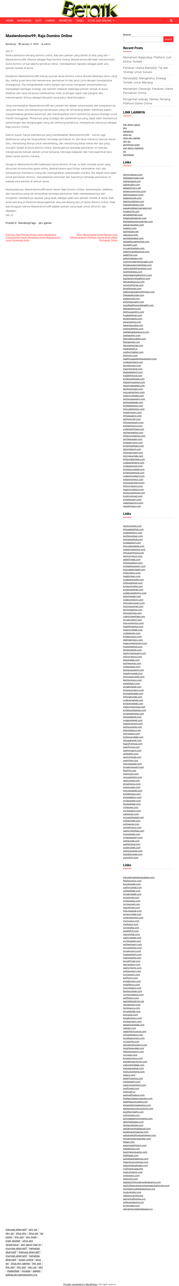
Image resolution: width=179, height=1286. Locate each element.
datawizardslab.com (133, 1024)
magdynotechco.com (134, 549)
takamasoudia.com (133, 325)
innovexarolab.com (133, 456)
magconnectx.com (133, 1172)
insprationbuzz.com (133, 204)
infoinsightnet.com (133, 583)
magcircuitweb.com (133, 395)
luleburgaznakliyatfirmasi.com (139, 291)
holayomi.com (130, 1178)
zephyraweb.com (132, 937)
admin (47, 44)
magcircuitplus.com (133, 489)
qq (124, 151)
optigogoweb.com (133, 850)
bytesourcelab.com (133, 737)
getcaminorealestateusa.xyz (138, 1209)
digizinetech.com (132, 449)
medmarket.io (130, 348)
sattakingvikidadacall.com (137, 1128)
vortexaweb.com (132, 941)
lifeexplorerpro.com (133, 1051)
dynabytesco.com (132, 1018)
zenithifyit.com (131, 931)
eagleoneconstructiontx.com (138, 1108)
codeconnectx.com (133, 599)
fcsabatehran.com (132, 315)
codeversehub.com (133, 700)
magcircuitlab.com (133, 629)
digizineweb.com (132, 596)
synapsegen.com (132, 800)
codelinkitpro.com (132, 532)
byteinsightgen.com (133, 445)
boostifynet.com (131, 961)
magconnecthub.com (134, 706)
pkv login (31, 1237)
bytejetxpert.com (132, 499)
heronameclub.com (133, 345)
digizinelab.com (131, 660)
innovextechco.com (133, 623)
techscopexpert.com (134, 399)
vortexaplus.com (132, 810)
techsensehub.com (133, 539)
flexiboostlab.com (132, 991)
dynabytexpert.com (133, 767)
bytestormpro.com (133, 1058)
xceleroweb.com (132, 847)
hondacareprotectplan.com (137, 265)
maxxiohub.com (131, 934)
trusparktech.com (132, 954)
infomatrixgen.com (133, 452)
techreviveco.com (132, 680)
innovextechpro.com (134, 392)
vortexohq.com (131, 1041)
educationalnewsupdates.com (139, 877)
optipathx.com (130, 753)
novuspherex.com (132, 947)
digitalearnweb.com (133, 178)
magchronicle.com (133, 368)
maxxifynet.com (131, 907)
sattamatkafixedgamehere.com (139, 1135)
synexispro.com (131, 1175)
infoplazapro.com (132, 415)
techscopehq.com (132, 727)
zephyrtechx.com (132, 967)
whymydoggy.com (133, 174)
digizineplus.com (132, 730)
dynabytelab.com (132, 894)
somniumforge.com (133, 285)
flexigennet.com (131, 342)
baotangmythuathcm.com (136, 278)
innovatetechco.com (134, 409)
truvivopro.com (131, 921)
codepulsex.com (131, 666)
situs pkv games (131, 138)
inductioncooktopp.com (135, 1162)
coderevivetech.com (134, 476)
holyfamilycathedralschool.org (139, 1188)
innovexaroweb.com (133, 676)
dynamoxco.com (132, 783)
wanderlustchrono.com (135, 1061)
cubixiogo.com (131, 814)
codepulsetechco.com (134, 593)
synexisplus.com (131, 900)
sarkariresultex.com (133, 224)
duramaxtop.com (132, 322)
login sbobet (13, 1240)
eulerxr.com (129, 1075)
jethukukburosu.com (133, 281)
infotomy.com (130, 355)
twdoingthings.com (133, 328)
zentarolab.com (131, 840)
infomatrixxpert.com (134, 603)
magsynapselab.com (134, 385)
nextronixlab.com (132, 757)
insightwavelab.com (133, 1048)
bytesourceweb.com (134, 469)
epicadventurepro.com (135, 1044)
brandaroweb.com (132, 854)
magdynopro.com (132, 412)
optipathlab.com (131, 890)
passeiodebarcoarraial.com (137, 208)
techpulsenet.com (132, 650)
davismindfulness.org (134, 1199)
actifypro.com (130, 977)
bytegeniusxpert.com (134, 566)
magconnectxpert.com (135, 643)
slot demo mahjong (133, 148)
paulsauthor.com (132, 335)
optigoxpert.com (132, 971)
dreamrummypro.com (134, 191)
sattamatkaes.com (133, 258)
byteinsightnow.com (133, 472)
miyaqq (26, 1271)
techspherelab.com (133, 693)
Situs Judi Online (100, 20)
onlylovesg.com (131, 1115)
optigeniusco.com (132, 944)
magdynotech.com (133, 723)
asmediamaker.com (133, 238)
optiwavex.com (131, 824)
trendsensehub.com (133, 1068)
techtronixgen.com (133, 389)
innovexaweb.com (132, 790)
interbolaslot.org (132, 181)
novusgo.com (130, 1055)
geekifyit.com (130, 255)
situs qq (127, 134)
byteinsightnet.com (133, 589)
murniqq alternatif (16, 1248)
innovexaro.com (131, 733)
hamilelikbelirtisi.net (133, 1001)
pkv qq (126, 141)
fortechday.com (131, 1205)
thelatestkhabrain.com (135, 218)
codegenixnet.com (133, 466)
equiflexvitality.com (133, 1111)
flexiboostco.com (132, 880)
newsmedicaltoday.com (135, 1165)
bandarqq (128, 131)
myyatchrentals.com (133, 248)
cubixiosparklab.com (134, 616)
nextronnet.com (131, 780)
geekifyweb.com (132, 559)
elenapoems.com (132, 308)
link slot (19, 1237)
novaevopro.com (132, 951)
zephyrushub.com (132, 887)
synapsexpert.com (133, 837)
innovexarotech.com (134, 482)
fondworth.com (131, 211)
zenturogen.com (131, 787)
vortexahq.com (131, 927)
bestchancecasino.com (135, 1152)
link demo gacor (131, 124)
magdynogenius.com (134, 382)
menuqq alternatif (16, 1229)
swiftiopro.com (131, 998)
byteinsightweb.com (133, 378)
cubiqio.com (129, 1028)
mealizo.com (129, 228)
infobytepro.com (132, 572)
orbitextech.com (131, 1081)
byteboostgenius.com (134, 710)
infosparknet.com (132, 740)
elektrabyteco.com (133, 639)
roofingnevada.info (133, 1168)
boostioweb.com (132, 884)
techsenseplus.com (133, 432)
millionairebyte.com (133, 1202)
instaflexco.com (131, 984)
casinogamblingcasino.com (137, 268)
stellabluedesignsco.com (136, 332)
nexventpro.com (131, 964)
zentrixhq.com (130, 760)
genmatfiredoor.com (134, 1095)
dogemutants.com (132, 318)
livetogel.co (129, 1091)
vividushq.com (130, 807)
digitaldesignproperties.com (138, 221)
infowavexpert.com (133, 422)
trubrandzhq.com (132, 957)
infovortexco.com (132, 656)
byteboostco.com (132, 636)
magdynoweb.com (133, 673)
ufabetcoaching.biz (133, 1195)
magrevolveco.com (133, 479)
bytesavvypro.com (133, 442)
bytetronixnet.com (133, 496)
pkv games (45, 222)
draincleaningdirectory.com (137, 275)
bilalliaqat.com (130, 1155)
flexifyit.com (129, 770)
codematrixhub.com (133, 429)
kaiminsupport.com (133, 194)
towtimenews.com (132, 271)
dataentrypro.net (132, 188)
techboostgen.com (133, 536)
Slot (38, 20)
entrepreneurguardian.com (137, 1138)
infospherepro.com (133, 1034)
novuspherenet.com (133, 817)
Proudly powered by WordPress (80, 1284)
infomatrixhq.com (132, 613)
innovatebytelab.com (134, 569)
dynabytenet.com (132, 686)
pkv (125, 128)
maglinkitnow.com (132, 375)
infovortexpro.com (133, 486)
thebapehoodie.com (133, 295)
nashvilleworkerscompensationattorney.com (146, 1185)
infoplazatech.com (133, 562)
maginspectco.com (133, 502)
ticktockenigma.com (134, 1071)
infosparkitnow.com (133, 552)
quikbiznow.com (131, 844)
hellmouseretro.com (133, 312)
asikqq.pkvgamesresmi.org (21, 1274)
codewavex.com (131, 633)
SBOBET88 (65, 20)
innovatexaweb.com (133, 546)
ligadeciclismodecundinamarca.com (142, 1182)
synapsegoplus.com (133, 713)
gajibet (37, 1271)
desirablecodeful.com (134, 338)
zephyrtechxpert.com (134, 653)
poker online (26, 1259)
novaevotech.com (132, 619)
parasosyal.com (131, 298)
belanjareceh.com (132, 198)
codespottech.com (133, 362)
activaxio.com (130, 1014)
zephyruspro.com (132, 750)
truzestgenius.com (133, 646)
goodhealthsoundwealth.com (138, 305)
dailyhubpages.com (133, 1121)
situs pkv (21, 1233)
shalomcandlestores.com (136, 251)
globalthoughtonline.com (136, 241)
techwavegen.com (132, 439)
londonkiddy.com (132, 1192)
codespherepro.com (133, 462)
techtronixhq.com (132, 526)
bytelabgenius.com (133, 405)
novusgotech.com (132, 777)
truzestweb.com (131, 834)
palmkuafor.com (131, 184)
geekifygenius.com (133, 1078)
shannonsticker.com (133, 201)
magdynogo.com (132, 506)
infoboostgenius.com (134, 435)
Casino (50, 20)
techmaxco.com (131, 1008)
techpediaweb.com (133, 402)
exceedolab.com (132, 1011)
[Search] (171, 20)
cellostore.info (130, 234)
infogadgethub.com (133, 529)
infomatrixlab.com (132, 696)
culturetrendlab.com (133, 1065)
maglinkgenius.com (133, 626)
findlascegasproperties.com (138, 1098)
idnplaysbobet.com (133, 1125)
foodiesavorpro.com (134, 1038)
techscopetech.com (133, 670)
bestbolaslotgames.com (135, 1132)
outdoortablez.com (133, 352)
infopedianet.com (132, 716)
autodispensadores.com (135, 1158)
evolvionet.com (131, 897)
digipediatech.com (133, 372)
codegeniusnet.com (133, 579)
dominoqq (128, 154)
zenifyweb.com (131, 1088)
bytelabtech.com (132, 542)
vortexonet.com (131, 904)
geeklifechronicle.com (134, 1031)
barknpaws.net (131, 231)
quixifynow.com (131, 747)
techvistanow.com (132, 609)
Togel (80, 20)
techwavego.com (132, 663)
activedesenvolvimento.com (138, 1118)
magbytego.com (131, 576)
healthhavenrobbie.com (135, 1101)
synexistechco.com (133, 917)
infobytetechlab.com (134, 459)
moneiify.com (130, 245)
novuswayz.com (131, 974)
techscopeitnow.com (134, 492)
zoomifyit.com (130, 857)
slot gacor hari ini (31, 1244)
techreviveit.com (132, 419)
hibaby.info (129, 1142)
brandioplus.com (132, 794)
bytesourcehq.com (133, 586)
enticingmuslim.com (133, 301)
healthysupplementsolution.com (140, 358)
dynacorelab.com (132, 914)
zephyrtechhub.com (133, 830)
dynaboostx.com (132, 981)
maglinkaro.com (131, 683)
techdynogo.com (132, 365)
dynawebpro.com (132, 797)
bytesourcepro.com (133, 690)
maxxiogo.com (131, 773)
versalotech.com (132, 1004)
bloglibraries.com (132, 288)
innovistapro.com (132, 988)
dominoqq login (131, 144)
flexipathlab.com (132, 804)
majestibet (13, 1271)
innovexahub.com (132, 910)
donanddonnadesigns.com (137, 1105)
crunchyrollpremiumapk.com (138, 261)
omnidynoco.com (132, 827)
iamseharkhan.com (133, 214)
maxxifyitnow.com (132, 743)
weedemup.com (131, 1148)
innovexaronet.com (133, 606)
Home (9, 20)
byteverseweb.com (133, 703)
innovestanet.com (132, 763)
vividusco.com (130, 924)
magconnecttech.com (134, 1085)
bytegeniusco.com (133, 425)
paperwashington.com (135, 1145)
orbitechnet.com (131, 820)
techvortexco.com (133, 556)
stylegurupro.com (132, 1021)
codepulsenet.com (133, 720)
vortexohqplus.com (133, 994)
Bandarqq (24, 20)
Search (127, 34)
